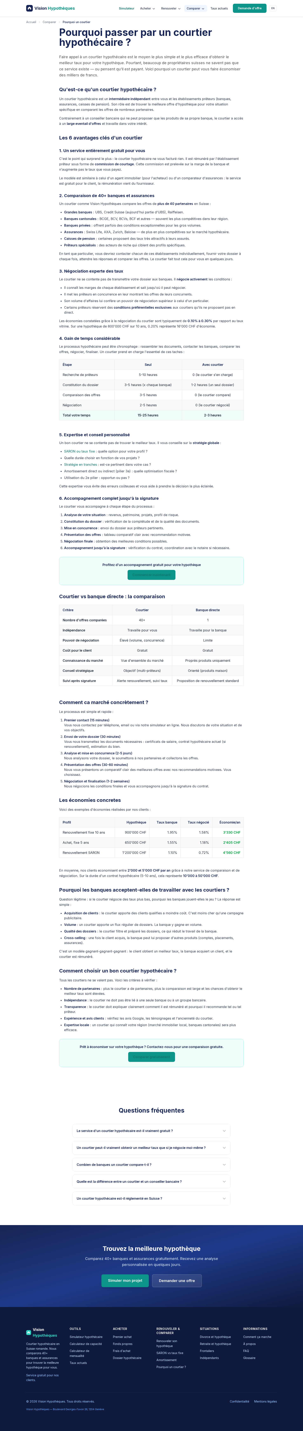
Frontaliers (207, 1351)
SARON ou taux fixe (79, 451)
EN (273, 8)
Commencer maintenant (151, 575)
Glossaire (249, 1358)
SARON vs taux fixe (169, 1353)
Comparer (194, 8)
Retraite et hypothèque (215, 1344)
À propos (249, 1344)
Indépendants (209, 1358)
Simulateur (126, 8)
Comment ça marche (257, 1337)
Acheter (146, 8)
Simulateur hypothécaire (86, 1337)
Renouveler (169, 8)
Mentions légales (265, 1401)
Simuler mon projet (125, 1280)
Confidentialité (239, 1401)
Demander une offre (177, 1281)
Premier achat (122, 1337)
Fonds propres (122, 1344)
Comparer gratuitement (151, 1057)
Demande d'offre (250, 8)
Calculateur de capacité (86, 1344)
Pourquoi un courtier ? (171, 1367)
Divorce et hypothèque (215, 1337)
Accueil (31, 22)
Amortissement (166, 1360)
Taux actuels (219, 8)
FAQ (246, 1351)
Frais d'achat (121, 1351)
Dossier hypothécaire (127, 1358)
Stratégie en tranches (80, 464)
